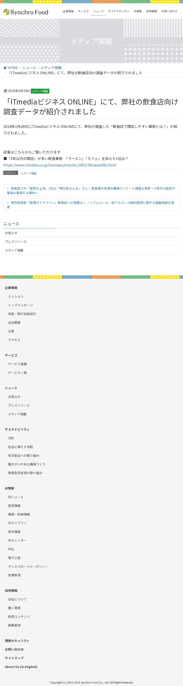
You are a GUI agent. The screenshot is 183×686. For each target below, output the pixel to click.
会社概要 (14, 322)
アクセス (14, 340)
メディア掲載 (40, 91)
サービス (11, 355)
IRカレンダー (17, 540)
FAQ (11, 549)
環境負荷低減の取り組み (25, 473)
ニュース (11, 388)
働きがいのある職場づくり (27, 464)
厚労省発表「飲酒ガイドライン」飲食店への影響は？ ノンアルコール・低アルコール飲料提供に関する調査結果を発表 (90, 204)
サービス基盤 (17, 364)
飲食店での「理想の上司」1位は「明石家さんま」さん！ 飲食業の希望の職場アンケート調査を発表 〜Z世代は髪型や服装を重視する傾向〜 (91, 190)
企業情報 (11, 287)
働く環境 (14, 608)
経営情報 (14, 505)
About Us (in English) (21, 666)
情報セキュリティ (17, 640)
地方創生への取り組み (23, 455)
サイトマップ (14, 658)
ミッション (16, 296)
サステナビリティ (17, 429)
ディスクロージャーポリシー (28, 566)
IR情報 (9, 488)
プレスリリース (16, 241)
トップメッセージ (20, 305)
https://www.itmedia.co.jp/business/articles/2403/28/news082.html (59, 165)
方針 (11, 438)
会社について (17, 599)
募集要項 (14, 625)
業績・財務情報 (19, 514)
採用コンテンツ (19, 616)
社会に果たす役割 (20, 446)
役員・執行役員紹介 (22, 313)
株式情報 (14, 531)
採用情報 (11, 590)
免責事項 (14, 575)
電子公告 (14, 557)
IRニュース (15, 497)
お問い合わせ (14, 649)
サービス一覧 (17, 372)
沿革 (11, 331)
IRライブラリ (17, 523)
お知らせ (11, 233)
